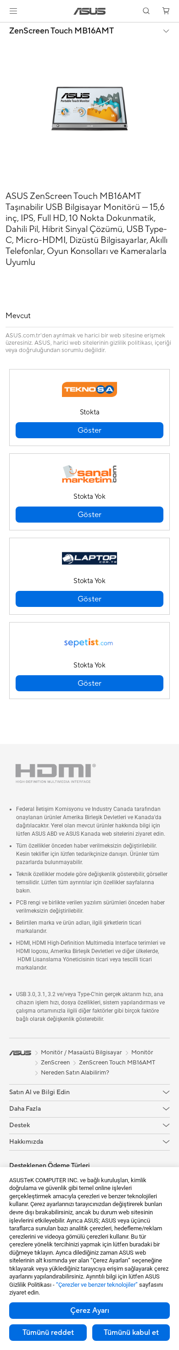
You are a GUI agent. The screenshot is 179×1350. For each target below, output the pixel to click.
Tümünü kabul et (131, 1332)
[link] (89, 11)
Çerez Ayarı (89, 1310)
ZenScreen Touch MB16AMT (61, 31)
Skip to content (5, 28)
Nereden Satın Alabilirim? (75, 1072)
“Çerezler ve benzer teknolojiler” (97, 1284)
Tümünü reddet (48, 1332)
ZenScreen (55, 1062)
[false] (89, 430)
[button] (13, 11)
